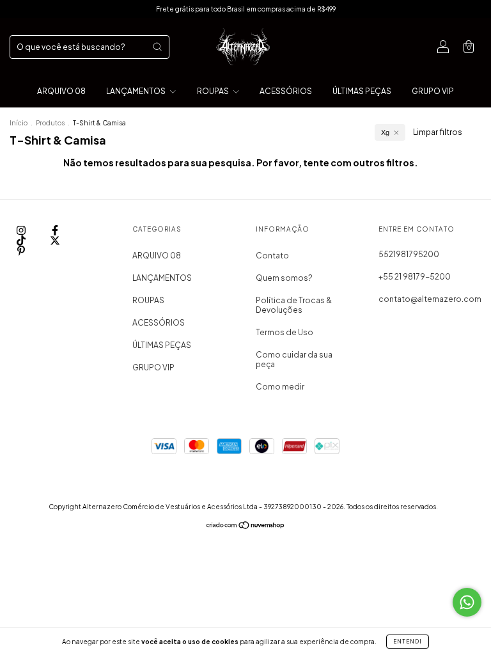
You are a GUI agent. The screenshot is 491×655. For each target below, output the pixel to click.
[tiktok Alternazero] (22, 240)
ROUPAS (213, 91)
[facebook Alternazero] (54, 230)
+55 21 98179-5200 (414, 276)
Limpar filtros (437, 132)
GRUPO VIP (433, 91)
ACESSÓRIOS (286, 91)
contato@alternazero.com (429, 299)
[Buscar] (157, 47)
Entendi (407, 641)
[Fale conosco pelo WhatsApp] (467, 602)
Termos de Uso (284, 332)
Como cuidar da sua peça (294, 359)
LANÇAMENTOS (136, 91)
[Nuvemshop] (246, 527)
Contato (272, 255)
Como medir (280, 386)
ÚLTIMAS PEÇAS (361, 91)
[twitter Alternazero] (54, 240)
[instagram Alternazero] (22, 230)
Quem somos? (284, 278)
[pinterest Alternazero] (21, 250)
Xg (385, 132)
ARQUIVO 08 (61, 91)
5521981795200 (408, 254)
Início (18, 123)
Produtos (50, 123)
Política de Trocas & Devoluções (294, 305)
